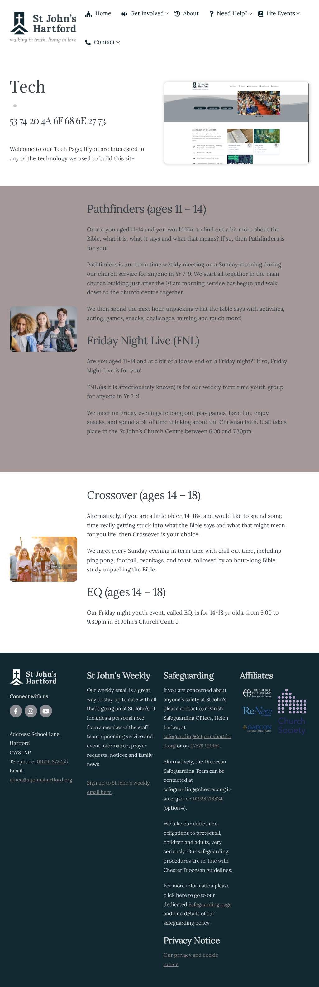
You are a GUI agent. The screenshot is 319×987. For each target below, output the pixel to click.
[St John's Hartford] (43, 38)
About (190, 13)
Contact (103, 42)
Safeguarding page (210, 904)
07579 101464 (205, 745)
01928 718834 (208, 798)
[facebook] (16, 710)
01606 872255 (52, 761)
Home (102, 13)
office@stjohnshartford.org (41, 779)
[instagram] (31, 710)
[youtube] (46, 710)
